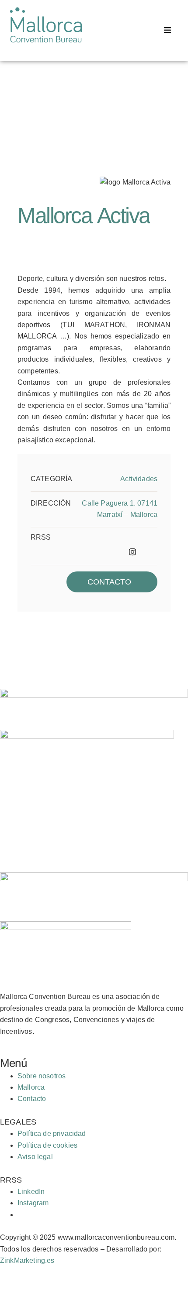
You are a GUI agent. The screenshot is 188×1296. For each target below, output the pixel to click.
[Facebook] (110, 551)
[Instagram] (129, 551)
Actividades (138, 478)
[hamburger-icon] (167, 31)
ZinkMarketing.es (27, 1260)
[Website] (148, 551)
